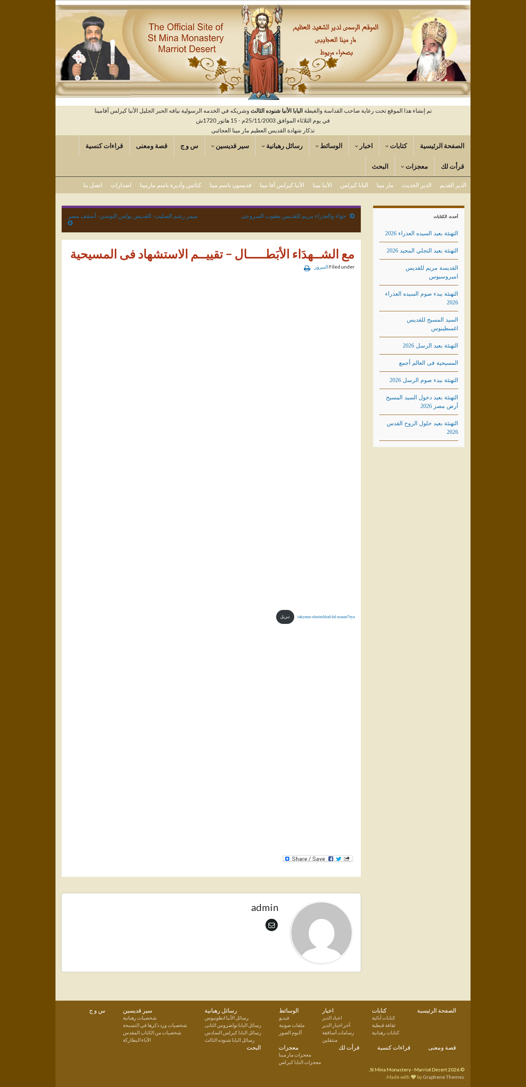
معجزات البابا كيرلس (300, 1062)
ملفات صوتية (292, 1025)
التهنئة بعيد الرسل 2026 (430, 346)
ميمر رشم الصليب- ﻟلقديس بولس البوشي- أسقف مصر (133, 215)
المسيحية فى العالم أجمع (428, 363)
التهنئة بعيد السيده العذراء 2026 (421, 233)
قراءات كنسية (104, 145)
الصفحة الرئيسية (442, 145)
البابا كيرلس (354, 184)
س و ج (189, 145)
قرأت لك (452, 166)
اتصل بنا (92, 184)
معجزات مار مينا (295, 1055)
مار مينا (385, 184)
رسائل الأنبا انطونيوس (227, 1018)
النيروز (321, 267)
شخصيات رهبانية (140, 1018)
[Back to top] (18, 1068)
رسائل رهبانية (284, 145)
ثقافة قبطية (383, 1025)
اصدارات (121, 184)
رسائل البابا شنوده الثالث (230, 1040)
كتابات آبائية (383, 1018)
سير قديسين (232, 145)
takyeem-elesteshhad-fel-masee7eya (326, 616)
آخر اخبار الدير (336, 1025)
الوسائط (330, 145)
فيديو (284, 1018)
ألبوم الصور (290, 1032)
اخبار (365, 145)
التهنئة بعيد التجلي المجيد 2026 (422, 251)
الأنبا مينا (322, 184)
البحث (380, 166)
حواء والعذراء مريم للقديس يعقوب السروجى (293, 215)
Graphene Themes (443, 1077)
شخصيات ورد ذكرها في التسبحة (155, 1025)
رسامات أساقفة (338, 1032)
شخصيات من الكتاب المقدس (152, 1032)
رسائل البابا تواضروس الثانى (233, 1025)
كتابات (398, 145)
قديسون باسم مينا (230, 184)
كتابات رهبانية (385, 1032)
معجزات (416, 166)
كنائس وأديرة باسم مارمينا (170, 184)
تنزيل (285, 616)
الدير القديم (453, 184)
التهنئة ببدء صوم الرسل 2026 (424, 380)
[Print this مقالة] (307, 268)
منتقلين (329, 1040)
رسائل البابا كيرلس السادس (233, 1032)
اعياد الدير (332, 1018)
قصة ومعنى (152, 145)
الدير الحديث (416, 184)
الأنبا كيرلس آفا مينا (282, 184)
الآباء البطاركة (137, 1040)
